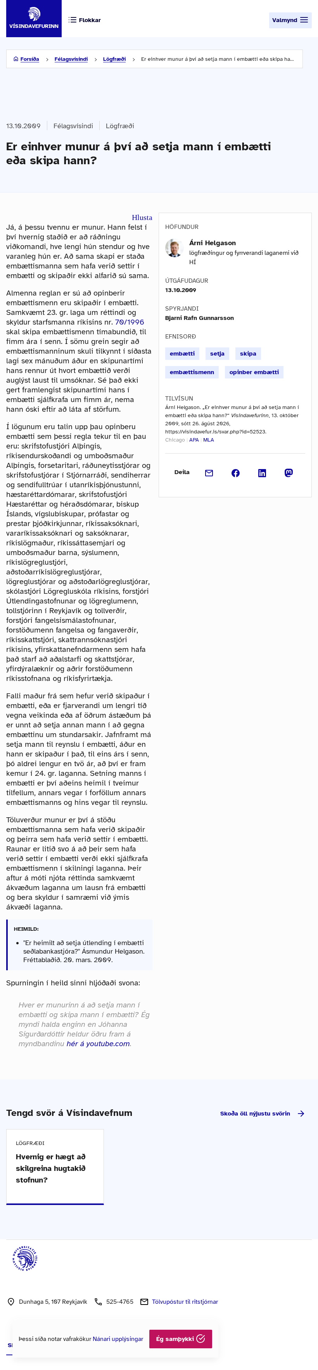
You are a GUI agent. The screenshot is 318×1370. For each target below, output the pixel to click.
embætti (182, 354)
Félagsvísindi (71, 59)
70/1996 (129, 322)
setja (217, 354)
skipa (248, 354)
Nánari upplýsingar (118, 1339)
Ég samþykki (176, 1339)
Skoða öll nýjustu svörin (255, 1113)
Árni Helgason (212, 243)
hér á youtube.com (98, 1044)
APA (194, 440)
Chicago (175, 440)
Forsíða (30, 59)
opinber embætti (254, 372)
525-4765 (119, 1302)
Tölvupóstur (185, 1302)
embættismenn (192, 372)
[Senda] (209, 472)
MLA (208, 440)
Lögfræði (114, 59)
